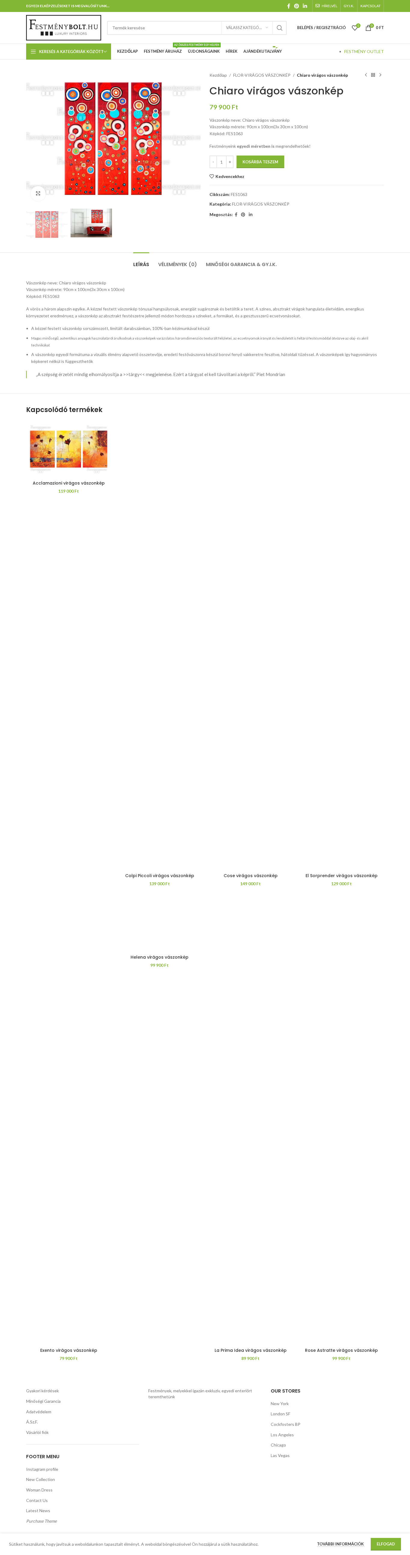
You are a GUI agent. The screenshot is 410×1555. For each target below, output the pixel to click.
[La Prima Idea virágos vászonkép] (250, 1120)
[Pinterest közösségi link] (296, 5)
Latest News (38, 1510)
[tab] (141, 261)
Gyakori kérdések (42, 1390)
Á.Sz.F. (32, 1421)
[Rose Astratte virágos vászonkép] (341, 1120)
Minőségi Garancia (43, 1401)
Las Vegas (280, 1455)
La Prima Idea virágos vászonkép (251, 1350)
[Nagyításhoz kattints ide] (38, 193)
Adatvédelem (38, 1411)
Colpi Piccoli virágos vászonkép (159, 876)
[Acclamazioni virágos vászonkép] (68, 449)
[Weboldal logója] (63, 27)
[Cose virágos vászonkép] (250, 645)
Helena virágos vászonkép (159, 957)
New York (280, 1403)
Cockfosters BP (285, 1424)
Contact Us (37, 1500)
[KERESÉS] (280, 28)
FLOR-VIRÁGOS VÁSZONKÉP (262, 75)
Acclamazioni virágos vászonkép (69, 483)
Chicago (278, 1444)
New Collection (40, 1479)
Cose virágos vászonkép (251, 876)
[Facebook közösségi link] (288, 5)
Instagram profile (42, 1469)
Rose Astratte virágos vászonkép (341, 1350)
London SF (280, 1413)
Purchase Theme (41, 1521)
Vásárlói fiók (37, 1432)
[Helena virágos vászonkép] (159, 923)
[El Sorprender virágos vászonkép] (341, 645)
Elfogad (386, 1544)
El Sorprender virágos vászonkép (342, 876)
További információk (341, 1544)
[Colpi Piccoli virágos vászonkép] (159, 645)
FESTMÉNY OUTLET (364, 51)
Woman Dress (39, 1489)
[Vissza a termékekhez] (373, 75)
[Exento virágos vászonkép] (68, 1120)
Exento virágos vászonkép (68, 1350)
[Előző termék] (365, 75)
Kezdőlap (218, 75)
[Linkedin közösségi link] (305, 5)
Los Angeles (282, 1434)
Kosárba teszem (260, 161)
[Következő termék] (380, 75)
